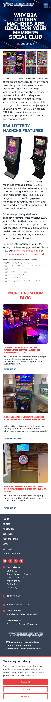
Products (8, 529)
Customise (25, 689)
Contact (7, 549)
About (6, 524)
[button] (46, 5)
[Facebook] (5, 561)
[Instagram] (10, 561)
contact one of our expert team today (24, 254)
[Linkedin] (21, 561)
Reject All (25, 696)
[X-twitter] (16, 561)
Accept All (25, 682)
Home (6, 519)
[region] (25, 679)
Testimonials (10, 539)
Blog (5, 544)
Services (8, 534)
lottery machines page (26, 250)
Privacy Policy (11, 553)
